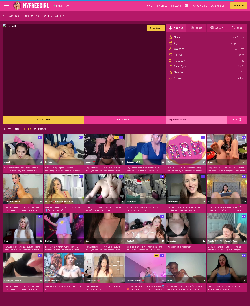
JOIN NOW (238, 5)
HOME (149, 5)
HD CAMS (176, 5)
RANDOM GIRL (199, 5)
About (219, 28)
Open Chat (156, 28)
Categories (218, 5)
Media (198, 28)
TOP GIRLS (161, 5)
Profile (178, 28)
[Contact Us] (186, 6)
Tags (240, 28)
